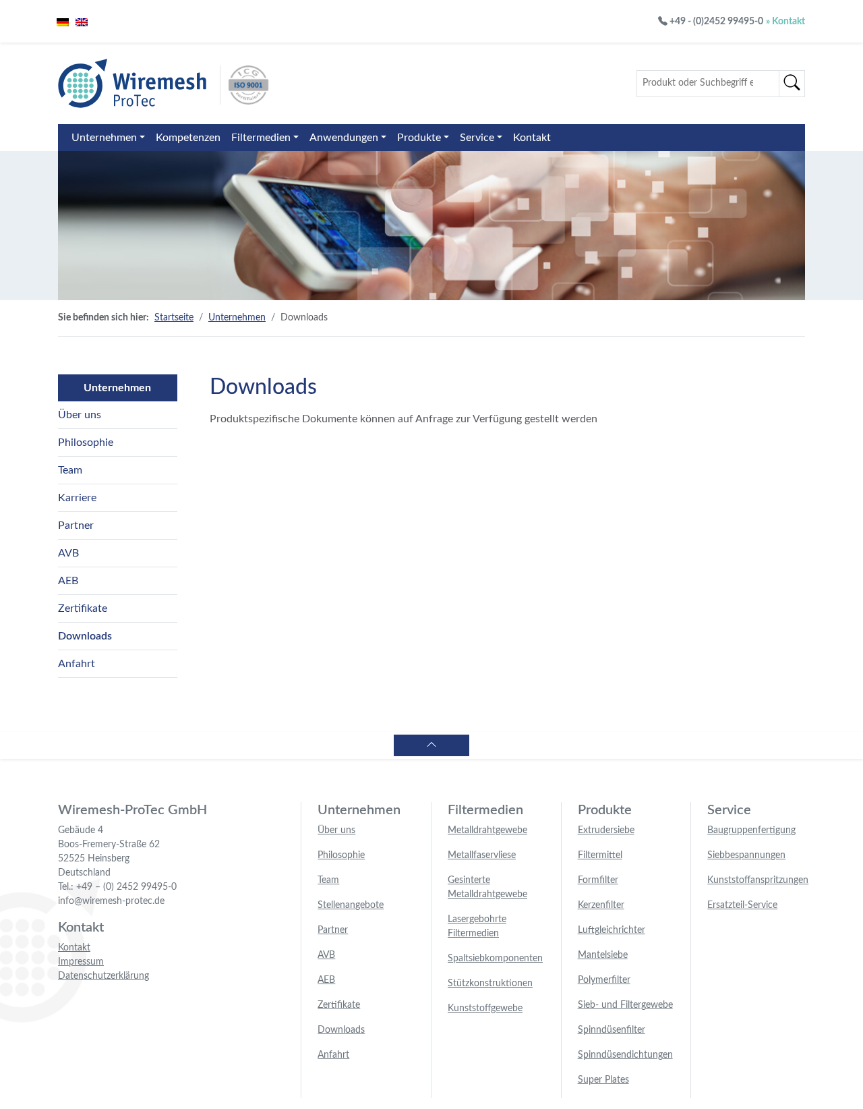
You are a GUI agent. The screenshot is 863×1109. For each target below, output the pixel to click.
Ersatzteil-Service (742, 905)
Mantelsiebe (603, 955)
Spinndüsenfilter (611, 1030)
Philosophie (85, 442)
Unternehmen (104, 137)
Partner (76, 525)
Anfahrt (76, 663)
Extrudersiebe (606, 830)
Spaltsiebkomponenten (495, 958)
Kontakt (532, 137)
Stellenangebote (351, 905)
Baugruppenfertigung (751, 830)
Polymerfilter (604, 980)
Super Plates (603, 1080)
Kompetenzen (188, 137)
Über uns (79, 414)
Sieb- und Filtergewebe (625, 1005)
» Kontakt (785, 21)
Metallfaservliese (482, 855)
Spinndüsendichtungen (625, 1055)
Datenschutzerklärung (103, 976)
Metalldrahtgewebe (487, 830)
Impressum (81, 962)
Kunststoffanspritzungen (757, 880)
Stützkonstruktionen (490, 983)
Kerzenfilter (601, 905)
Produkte (419, 137)
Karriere (77, 497)
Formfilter (598, 880)
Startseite (174, 317)
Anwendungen (343, 137)
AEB (68, 580)
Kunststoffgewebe (485, 1008)
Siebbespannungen (746, 855)
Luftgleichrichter (611, 930)
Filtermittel (600, 855)
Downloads (85, 636)
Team (70, 470)
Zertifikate (82, 608)
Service (477, 137)
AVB (68, 553)
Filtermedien (261, 137)
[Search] (791, 83)
